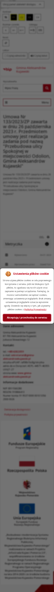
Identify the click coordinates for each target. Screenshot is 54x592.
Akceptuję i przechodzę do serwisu (27, 317)
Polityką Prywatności (35, 309)
